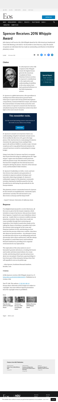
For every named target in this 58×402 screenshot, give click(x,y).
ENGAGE (36, 396)
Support (48, 17)
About (4, 22)
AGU (5, 55)
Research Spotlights (10, 365)
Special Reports (12, 22)
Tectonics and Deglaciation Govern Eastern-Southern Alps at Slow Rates (28, 368)
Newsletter (6, 25)
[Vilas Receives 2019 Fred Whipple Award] (8, 300)
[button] (20, 122)
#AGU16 (9, 315)
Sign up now (20, 127)
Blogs (43, 22)
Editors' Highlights (25, 365)
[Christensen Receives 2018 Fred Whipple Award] (20, 300)
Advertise (48, 395)
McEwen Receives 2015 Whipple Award (31, 305)
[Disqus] (20, 339)
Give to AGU (30, 10)
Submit (47, 396)
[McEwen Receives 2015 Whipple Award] (31, 300)
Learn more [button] (45, 399)
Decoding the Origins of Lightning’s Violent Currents (43, 368)
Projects (26, 22)
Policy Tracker (36, 22)
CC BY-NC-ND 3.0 (24, 283)
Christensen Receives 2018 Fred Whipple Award (18, 306)
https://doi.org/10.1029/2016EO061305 (14, 277)
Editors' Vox (40, 365)
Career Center (18, 10)
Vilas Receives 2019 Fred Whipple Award (8, 305)
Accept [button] (53, 399)
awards (12, 315)
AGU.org (11, 10)
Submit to (14, 25)
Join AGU (24, 10)
